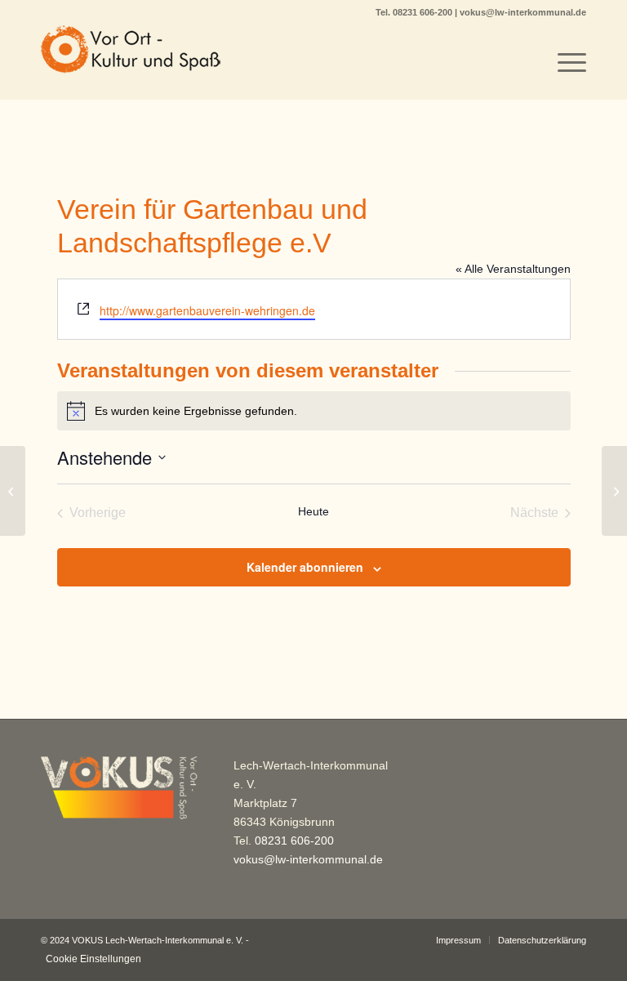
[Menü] (563, 62)
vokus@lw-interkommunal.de (523, 12)
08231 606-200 (424, 12)
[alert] (314, 410)
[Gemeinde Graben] (12, 491)
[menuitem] (563, 62)
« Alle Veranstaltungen (513, 268)
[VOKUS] (130, 62)
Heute (313, 511)
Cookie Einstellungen (93, 959)
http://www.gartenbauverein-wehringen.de (207, 310)
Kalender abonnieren (305, 567)
